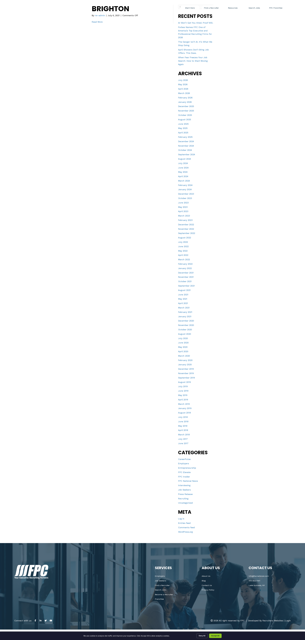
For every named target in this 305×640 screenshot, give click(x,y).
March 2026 (184, 93)
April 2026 (183, 89)
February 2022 (185, 264)
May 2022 (183, 251)
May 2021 (182, 299)
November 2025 (186, 110)
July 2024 (183, 163)
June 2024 (183, 167)
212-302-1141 (254, 581)
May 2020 (183, 347)
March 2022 (184, 259)
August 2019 (184, 382)
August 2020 (184, 334)
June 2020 (183, 342)
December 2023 (186, 194)
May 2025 (183, 128)
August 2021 (184, 290)
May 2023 (183, 207)
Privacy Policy (208, 590)
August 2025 (184, 119)
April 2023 (183, 211)
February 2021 (185, 312)
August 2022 (184, 237)
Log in (181, 518)
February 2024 (185, 185)
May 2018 (182, 426)
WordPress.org (185, 532)
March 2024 (184, 180)
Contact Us (207, 585)
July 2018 (183, 417)
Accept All (215, 636)
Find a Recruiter (162, 585)
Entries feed (184, 523)
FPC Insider (184, 476)
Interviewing (184, 485)
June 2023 (183, 202)
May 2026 (183, 84)
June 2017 (183, 443)
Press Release (185, 494)
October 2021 (185, 281)
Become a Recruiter (164, 594)
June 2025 (183, 124)
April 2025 (183, 132)
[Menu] (291, 7)
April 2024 (183, 176)
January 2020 (185, 364)
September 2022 (186, 233)
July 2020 (183, 338)
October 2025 (185, 115)
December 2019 (186, 369)
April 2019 (183, 399)
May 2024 (183, 172)
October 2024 (185, 150)
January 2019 (184, 408)
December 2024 (186, 141)
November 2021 (186, 277)
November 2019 (186, 373)
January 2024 (185, 189)
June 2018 (183, 421)
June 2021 (183, 294)
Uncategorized (185, 503)
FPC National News (188, 481)
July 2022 (183, 242)
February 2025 (185, 137)
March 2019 (184, 404)
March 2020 (184, 356)
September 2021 (186, 285)
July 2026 (183, 80)
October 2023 (185, 198)
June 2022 (183, 246)
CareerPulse (184, 459)
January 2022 (185, 268)
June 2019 (183, 391)
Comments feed (186, 527)
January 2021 (184, 316)
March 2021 (184, 307)
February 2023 (185, 220)
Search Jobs (160, 590)
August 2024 (184, 159)
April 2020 (183, 351)
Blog (204, 581)
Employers (183, 463)
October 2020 (185, 329)
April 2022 (183, 255)
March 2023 (184, 215)
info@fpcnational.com (259, 576)
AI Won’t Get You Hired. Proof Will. (195, 23)
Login (288, 620)
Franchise (159, 599)
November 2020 (186, 325)
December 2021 (186, 272)
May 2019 (182, 395)
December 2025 (186, 106)
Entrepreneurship (187, 468)
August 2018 (184, 412)
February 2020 (185, 360)
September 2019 (186, 377)
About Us (206, 576)
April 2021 (183, 303)
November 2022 (186, 229)
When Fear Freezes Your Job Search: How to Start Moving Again (193, 61)
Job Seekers (184, 489)
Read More (97, 22)
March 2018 (184, 434)
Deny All (202, 636)
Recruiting (183, 498)
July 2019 (183, 386)
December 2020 (186, 320)
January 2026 (185, 102)
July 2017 (183, 439)
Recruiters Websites (272, 620)
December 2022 (186, 224)
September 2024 (186, 154)
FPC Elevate (184, 472)
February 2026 (185, 97)
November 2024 (186, 146)
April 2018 (183, 430)
